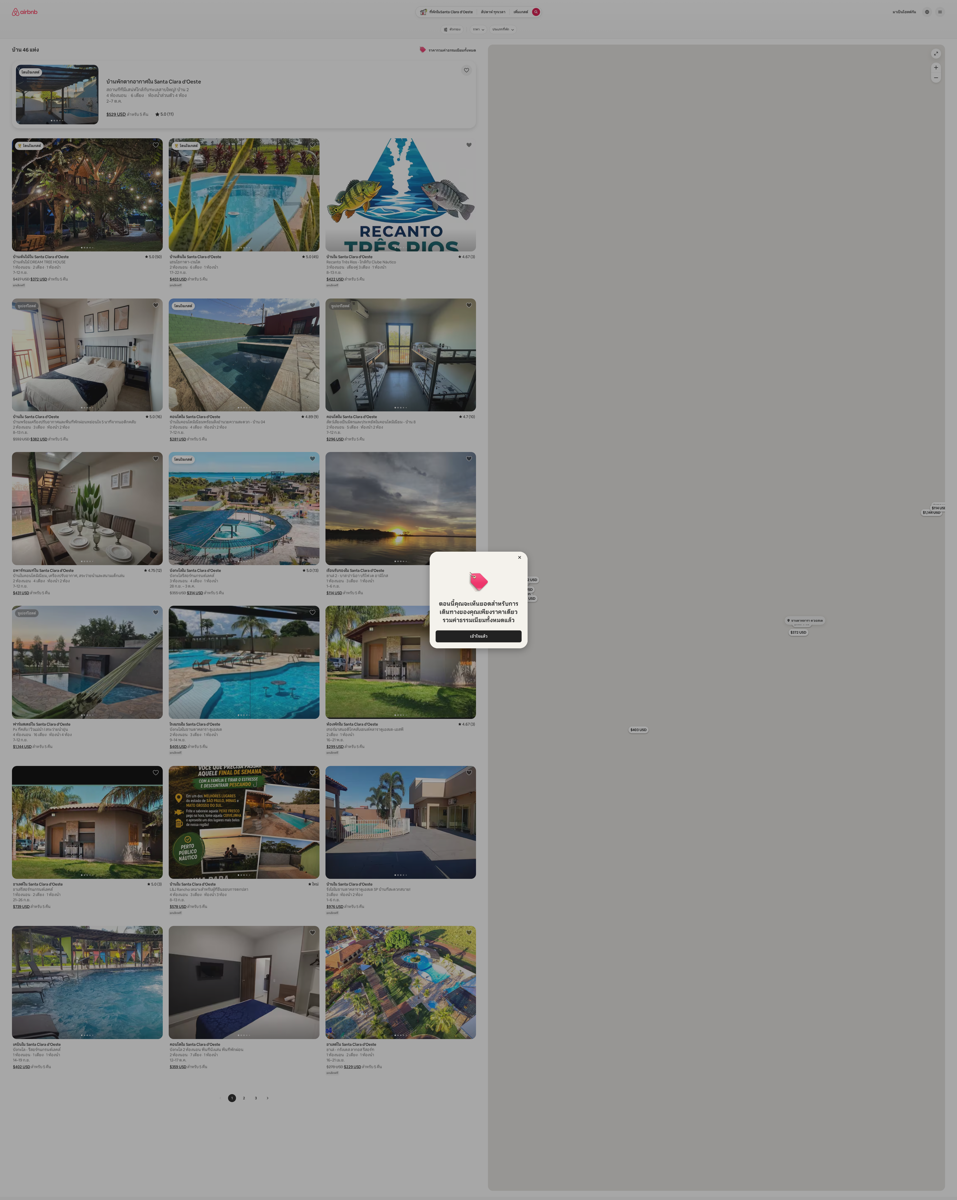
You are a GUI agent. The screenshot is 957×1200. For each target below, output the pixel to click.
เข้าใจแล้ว (478, 636)
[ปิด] (520, 557)
